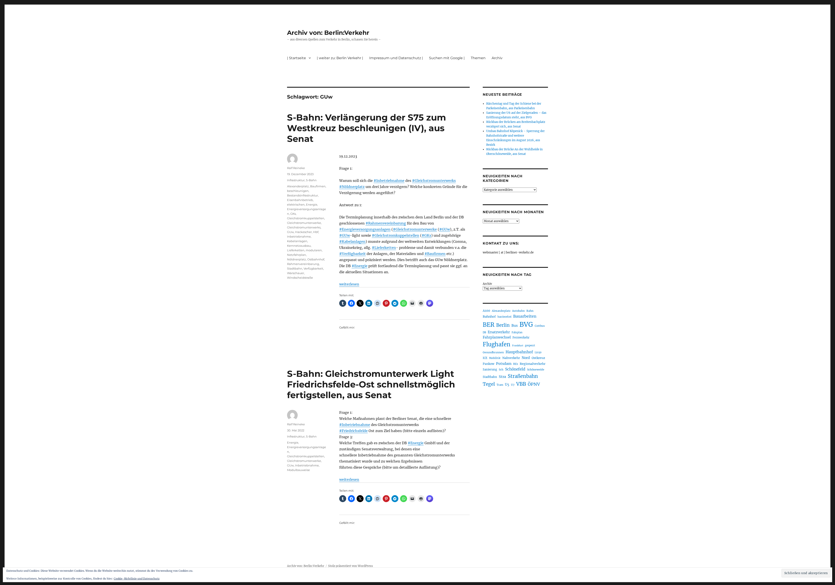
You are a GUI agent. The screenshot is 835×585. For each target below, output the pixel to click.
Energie (311, 204)
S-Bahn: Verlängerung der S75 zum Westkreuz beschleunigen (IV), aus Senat (366, 128)
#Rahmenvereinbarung (386, 223)
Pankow (488, 364)
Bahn (529, 310)
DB (484, 332)
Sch (501, 369)
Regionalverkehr (533, 364)
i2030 (538, 352)
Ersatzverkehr (499, 332)
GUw (290, 232)
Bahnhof (489, 316)
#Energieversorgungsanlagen (365, 229)
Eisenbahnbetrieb (300, 200)
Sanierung (490, 369)
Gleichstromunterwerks (304, 227)
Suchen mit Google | (447, 58)
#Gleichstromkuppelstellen (395, 235)
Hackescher (303, 232)
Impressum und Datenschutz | (396, 58)
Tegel (489, 384)
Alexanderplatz (298, 186)
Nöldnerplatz (296, 259)
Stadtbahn (294, 268)
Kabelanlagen (297, 241)
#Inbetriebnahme (389, 180)
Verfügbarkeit (313, 268)
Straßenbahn (523, 376)
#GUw (444, 229)
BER (488, 324)
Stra (502, 376)
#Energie (359, 266)
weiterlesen (349, 284)
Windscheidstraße (300, 277)
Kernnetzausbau (299, 245)
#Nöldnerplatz (352, 186)
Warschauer (295, 273)
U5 (507, 385)
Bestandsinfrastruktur (302, 195)
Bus (514, 326)
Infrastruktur (296, 180)
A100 (486, 311)
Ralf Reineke (296, 168)
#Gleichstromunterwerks (434, 180)
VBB (521, 384)
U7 (512, 384)
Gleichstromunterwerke (304, 223)
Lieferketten (295, 250)
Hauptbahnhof (519, 352)
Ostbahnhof (315, 259)
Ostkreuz (538, 358)
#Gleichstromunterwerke (415, 229)
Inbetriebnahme (299, 236)
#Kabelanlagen (352, 241)
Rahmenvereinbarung (303, 264)
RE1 (515, 363)
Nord (526, 358)
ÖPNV (534, 384)
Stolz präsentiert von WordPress (350, 566)
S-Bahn (311, 180)
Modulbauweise (298, 470)
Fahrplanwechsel (497, 337)
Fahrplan (517, 332)
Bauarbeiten (524, 316)
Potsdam (503, 363)
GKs (293, 213)
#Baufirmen (435, 253)
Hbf (315, 232)
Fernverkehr (521, 337)
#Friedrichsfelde (353, 431)
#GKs (426, 235)
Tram (500, 384)
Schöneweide (535, 369)
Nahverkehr (511, 358)
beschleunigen (298, 191)
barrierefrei (504, 316)
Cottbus (540, 325)
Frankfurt (517, 345)
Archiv (487, 284)
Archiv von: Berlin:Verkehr (328, 32)
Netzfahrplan (296, 254)
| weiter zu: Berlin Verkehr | (340, 58)
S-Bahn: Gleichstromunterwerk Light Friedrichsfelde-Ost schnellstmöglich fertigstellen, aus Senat (371, 384)
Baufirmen (318, 186)
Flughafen (496, 344)
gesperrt (530, 345)
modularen (314, 250)
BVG (526, 324)
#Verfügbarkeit (352, 253)
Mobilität (495, 358)
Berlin (503, 325)
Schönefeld (515, 369)
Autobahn (518, 310)
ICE (485, 358)
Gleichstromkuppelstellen (305, 218)
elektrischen (296, 204)
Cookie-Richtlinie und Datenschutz (137, 578)
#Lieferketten (384, 247)
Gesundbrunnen (493, 352)
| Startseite (296, 58)
